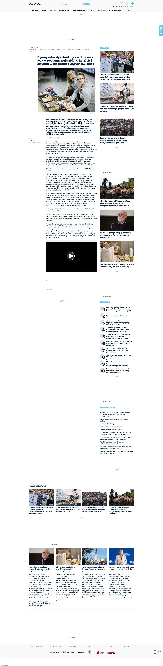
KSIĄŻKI (49, 289)
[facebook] (161, 28)
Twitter (51, 138)
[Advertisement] (81, 27)
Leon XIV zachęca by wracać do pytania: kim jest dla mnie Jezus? (116, 452)
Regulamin (72, 646)
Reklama (90, 646)
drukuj (55, 138)
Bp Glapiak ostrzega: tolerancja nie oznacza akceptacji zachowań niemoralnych (116, 438)
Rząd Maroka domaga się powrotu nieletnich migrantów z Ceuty (112, 443)
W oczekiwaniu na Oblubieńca (111, 430)
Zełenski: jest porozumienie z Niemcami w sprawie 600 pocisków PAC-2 (115, 448)
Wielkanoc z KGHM (54, 211)
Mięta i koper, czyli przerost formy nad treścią (114, 420)
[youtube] (161, 33)
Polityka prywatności (54, 646)
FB (47, 138)
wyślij (59, 138)
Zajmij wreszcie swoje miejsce (111, 427)
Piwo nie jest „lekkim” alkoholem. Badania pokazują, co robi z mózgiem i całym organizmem (115, 414)
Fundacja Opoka (36, 646)
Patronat (108, 646)
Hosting (127, 646)
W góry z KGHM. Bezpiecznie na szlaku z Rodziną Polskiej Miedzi (71, 209)
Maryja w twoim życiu (108, 424)
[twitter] (161, 30)
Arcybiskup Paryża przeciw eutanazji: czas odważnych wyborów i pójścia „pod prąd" (115, 433)
